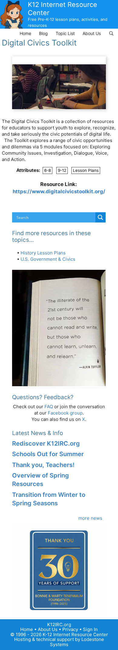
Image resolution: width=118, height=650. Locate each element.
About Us (92, 33)
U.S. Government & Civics (48, 259)
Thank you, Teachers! (43, 465)
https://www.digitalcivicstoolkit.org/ (59, 191)
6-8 (47, 170)
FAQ (48, 406)
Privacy (70, 629)
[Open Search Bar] (111, 33)
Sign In (90, 629)
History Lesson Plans (43, 253)
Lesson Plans (86, 170)
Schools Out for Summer (48, 454)
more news (90, 518)
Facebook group (65, 413)
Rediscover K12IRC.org (46, 443)
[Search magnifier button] (100, 217)
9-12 (62, 170)
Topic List (65, 33)
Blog (43, 33)
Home (25, 33)
